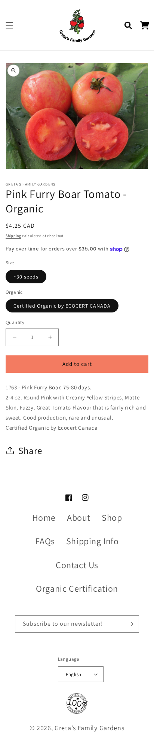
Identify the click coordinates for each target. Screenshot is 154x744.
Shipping (13, 235)
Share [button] (30, 450)
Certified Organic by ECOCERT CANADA (62, 305)
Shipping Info (92, 541)
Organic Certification (77, 588)
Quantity (15, 322)
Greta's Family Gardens (89, 727)
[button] (9, 25)
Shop (112, 517)
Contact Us (77, 565)
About (78, 517)
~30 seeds (25, 276)
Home (44, 517)
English (73, 674)
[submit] (130, 624)
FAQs (45, 541)
